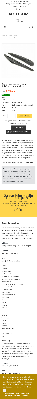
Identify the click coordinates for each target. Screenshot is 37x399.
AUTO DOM (18, 14)
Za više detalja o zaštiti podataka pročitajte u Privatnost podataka (17, 394)
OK (5, 391)
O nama (4, 305)
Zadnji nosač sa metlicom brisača (12, 38)
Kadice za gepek (7, 289)
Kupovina (4, 326)
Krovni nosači (6, 292)
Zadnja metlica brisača (9, 287)
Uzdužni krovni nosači (8, 295)
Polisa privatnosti (7, 333)
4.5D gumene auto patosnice (11, 279)
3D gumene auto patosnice (10, 276)
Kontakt (4, 302)
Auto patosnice (6, 271)
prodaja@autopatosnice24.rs (19, 9)
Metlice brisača (13, 35)
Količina (4, 116)
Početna (4, 35)
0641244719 (15, 6)
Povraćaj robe (6, 331)
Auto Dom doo (10, 223)
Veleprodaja (5, 318)
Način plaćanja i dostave (9, 328)
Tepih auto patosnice (8, 274)
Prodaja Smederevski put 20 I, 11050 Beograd (18, 4)
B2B (3, 336)
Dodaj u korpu (24, 116)
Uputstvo (4, 308)
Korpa (21, 21)
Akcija (3, 300)
